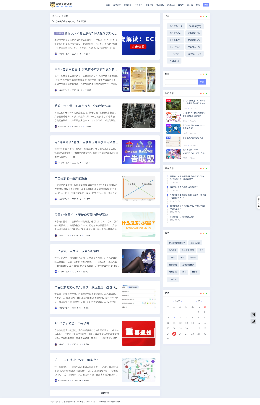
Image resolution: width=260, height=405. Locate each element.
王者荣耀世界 (188, 264)
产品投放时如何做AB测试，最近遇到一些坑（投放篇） (90, 287)
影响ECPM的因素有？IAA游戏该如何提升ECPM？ (98, 33)
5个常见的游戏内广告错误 (71, 323)
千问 (182, 257)
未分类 (85, 271)
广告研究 (138, 5)
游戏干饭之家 (70, 402)
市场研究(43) (194, 40)
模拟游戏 (173, 264)
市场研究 (149, 5)
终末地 (193, 257)
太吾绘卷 (173, 279)
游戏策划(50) (195, 26)
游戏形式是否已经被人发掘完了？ (184, 187)
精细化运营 (195, 243)
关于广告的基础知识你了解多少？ (76, 360)
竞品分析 (160, 5)
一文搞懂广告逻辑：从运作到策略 (76, 251)
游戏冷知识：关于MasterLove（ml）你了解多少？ (194, 151)
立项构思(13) (194, 47)
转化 (184, 272)
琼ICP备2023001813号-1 (87, 402)
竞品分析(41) (175, 47)
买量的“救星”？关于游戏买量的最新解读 (81, 215)
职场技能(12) (175, 40)
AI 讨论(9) (174, 60)
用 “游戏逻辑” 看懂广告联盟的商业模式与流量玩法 (87, 142)
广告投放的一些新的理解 (70, 178)
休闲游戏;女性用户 (177, 243)
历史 (201, 250)
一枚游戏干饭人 (63, 54)
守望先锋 (173, 272)
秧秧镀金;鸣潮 (188, 250)
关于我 (190, 5)
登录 (198, 5)
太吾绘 (172, 257)
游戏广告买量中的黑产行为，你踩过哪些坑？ (84, 106)
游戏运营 (117, 5)
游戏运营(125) (176, 26)
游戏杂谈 (171, 5)
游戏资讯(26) (175, 33)
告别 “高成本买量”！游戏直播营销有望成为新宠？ (87, 69)
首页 (108, 5)
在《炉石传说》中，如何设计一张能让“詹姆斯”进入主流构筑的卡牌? (195, 102)
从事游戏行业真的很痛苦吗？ (182, 217)
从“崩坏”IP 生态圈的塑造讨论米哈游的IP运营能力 (194, 114)
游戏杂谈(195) (194, 54)
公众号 (181, 5)
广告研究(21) (194, 33)
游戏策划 (127, 5)
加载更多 (105, 392)
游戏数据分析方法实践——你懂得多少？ (194, 126)
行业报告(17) (175, 54)
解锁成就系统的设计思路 (193, 138)
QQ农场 (172, 250)
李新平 (195, 272)
